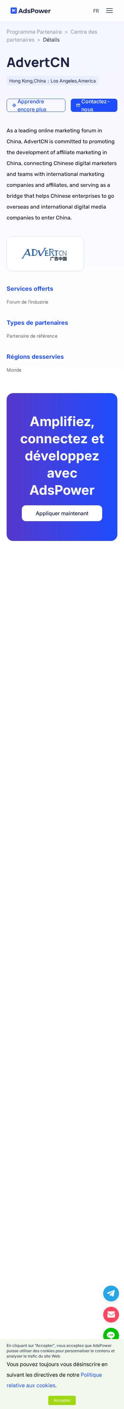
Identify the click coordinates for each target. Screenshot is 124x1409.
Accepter (62, 1400)
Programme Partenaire (34, 31)
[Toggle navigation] (109, 10)
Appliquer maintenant (62, 513)
